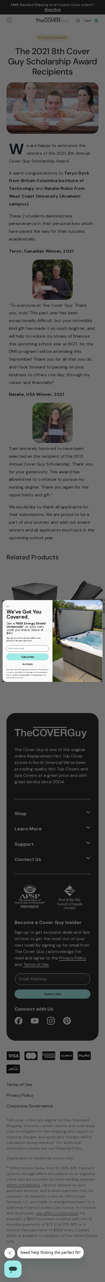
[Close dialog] (99, 603)
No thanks (27, 664)
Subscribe (27, 657)
